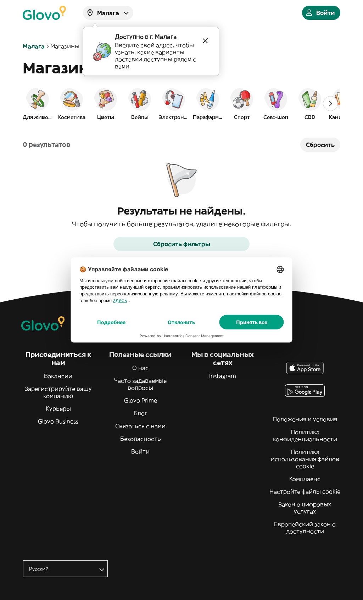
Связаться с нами (140, 425)
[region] (181, 104)
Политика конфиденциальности (305, 435)
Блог (140, 413)
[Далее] (330, 103)
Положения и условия (305, 419)
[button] (37, 104)
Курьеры (58, 408)
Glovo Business (58, 421)
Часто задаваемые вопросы (140, 384)
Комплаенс (304, 478)
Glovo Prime (140, 400)
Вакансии (58, 375)
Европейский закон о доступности (305, 528)
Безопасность (140, 438)
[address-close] (205, 41)
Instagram (222, 375)
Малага (34, 46)
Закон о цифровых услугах (305, 508)
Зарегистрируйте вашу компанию (58, 392)
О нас (140, 367)
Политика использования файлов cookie (305, 459)
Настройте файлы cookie (304, 491)
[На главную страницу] (44, 13)
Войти (140, 451)
